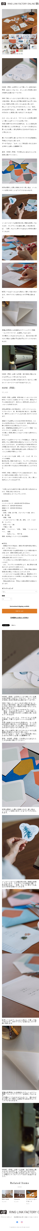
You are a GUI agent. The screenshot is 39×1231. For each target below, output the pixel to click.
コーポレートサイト (33, 1217)
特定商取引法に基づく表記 (21, 1217)
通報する (14, 625)
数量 (3, 596)
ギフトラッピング (7, 588)
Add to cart (19, 611)
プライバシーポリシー (6, 1217)
